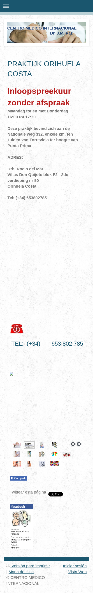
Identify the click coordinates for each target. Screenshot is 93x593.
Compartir (20, 478)
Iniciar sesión (75, 566)
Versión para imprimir (30, 566)
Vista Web (77, 572)
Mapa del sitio (21, 572)
